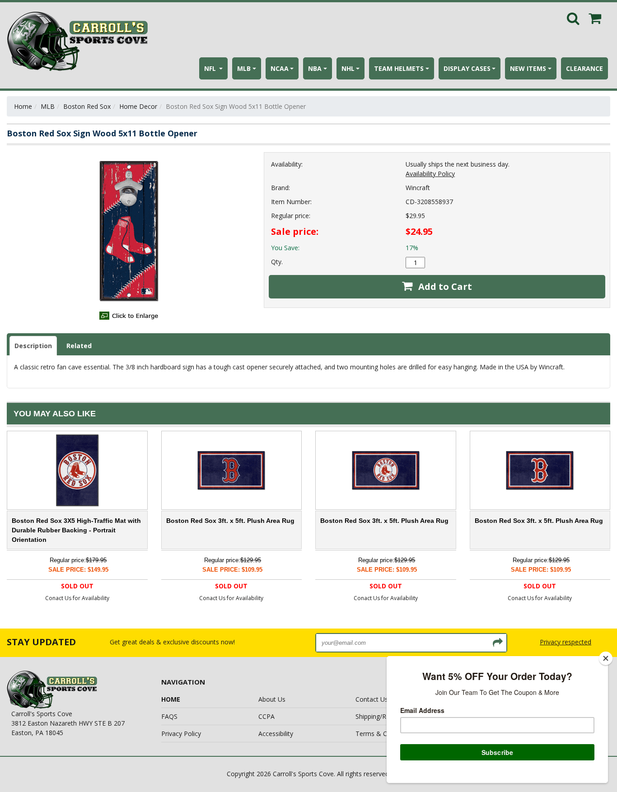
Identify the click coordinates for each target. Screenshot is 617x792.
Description (33, 345)
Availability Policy (430, 173)
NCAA (280, 68)
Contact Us (371, 699)
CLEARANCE (584, 68)
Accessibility (275, 733)
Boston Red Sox (87, 106)
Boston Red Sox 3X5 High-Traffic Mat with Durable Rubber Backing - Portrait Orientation (76, 530)
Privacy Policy (181, 733)
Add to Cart (444, 286)
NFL (211, 68)
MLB (244, 68)
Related (79, 345)
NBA (315, 68)
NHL (348, 68)
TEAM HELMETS (399, 68)
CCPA (266, 716)
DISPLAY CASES (467, 68)
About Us (271, 699)
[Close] (605, 658)
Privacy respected (565, 642)
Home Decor (138, 106)
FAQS (169, 716)
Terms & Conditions (384, 733)
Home (23, 106)
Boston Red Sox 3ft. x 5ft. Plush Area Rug (230, 520)
